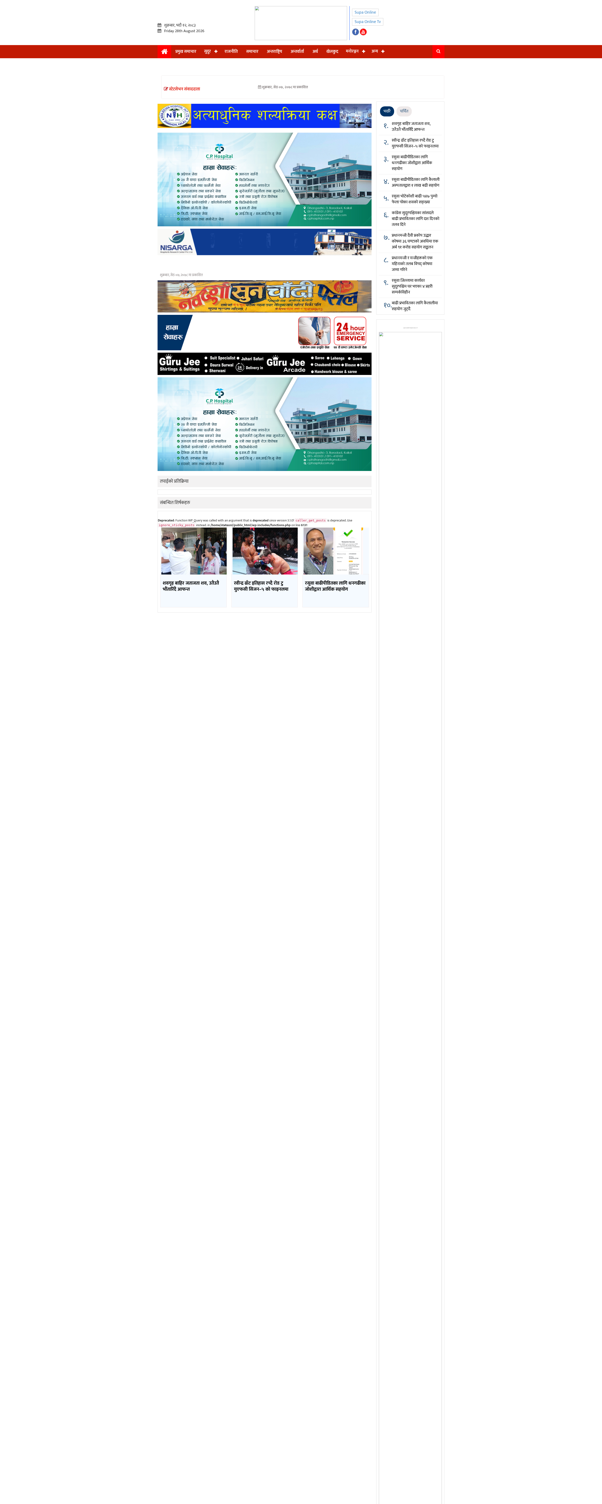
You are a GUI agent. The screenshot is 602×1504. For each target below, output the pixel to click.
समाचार (252, 51)
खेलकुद (332, 51)
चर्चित (404, 111)
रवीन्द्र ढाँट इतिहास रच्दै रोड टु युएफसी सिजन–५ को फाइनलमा (415, 143)
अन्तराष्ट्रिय (274, 51)
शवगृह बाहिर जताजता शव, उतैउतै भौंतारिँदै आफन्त (411, 126)
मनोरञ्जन (352, 51)
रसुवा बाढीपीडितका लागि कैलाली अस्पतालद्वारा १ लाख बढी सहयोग (416, 182)
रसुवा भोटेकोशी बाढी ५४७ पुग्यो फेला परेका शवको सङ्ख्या (414, 199)
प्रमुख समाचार (185, 51)
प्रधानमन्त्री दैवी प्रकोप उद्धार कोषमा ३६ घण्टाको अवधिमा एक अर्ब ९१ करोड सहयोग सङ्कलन (415, 241)
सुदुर (207, 51)
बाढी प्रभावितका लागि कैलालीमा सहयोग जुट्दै (415, 306)
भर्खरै (387, 111)
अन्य (375, 51)
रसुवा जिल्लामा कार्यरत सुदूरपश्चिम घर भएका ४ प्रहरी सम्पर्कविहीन (412, 286)
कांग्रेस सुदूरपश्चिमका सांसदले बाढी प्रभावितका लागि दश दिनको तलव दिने (415, 218)
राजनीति (231, 51)
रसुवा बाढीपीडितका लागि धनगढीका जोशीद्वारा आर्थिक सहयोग (412, 163)
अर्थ (315, 51)
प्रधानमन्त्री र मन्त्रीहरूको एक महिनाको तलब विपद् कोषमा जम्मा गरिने (412, 264)
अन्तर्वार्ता (297, 51)
